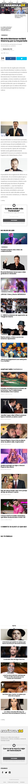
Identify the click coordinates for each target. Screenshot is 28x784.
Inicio (4, 782)
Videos (3, 269)
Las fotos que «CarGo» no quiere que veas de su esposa (14, 695)
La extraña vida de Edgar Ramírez (14, 659)
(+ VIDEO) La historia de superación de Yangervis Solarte (14, 316)
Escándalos (4, 290)
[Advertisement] (7, 20)
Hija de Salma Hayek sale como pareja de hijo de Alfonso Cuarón (14, 491)
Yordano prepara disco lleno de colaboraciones (11, 250)
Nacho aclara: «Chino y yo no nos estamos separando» (12, 338)
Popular (11, 2)
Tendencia (23, 2)
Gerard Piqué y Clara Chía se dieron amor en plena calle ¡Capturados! (13, 441)
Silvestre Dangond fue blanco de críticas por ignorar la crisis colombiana (20, 16)
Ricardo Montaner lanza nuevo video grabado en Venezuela (13, 273)
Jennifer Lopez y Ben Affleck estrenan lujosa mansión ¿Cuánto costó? (13, 416)
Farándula (4, 35)
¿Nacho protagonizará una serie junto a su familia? (14, 360)
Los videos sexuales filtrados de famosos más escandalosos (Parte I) (14, 712)
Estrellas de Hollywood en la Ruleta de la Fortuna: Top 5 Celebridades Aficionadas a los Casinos (13, 390)
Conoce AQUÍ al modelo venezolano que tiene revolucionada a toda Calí (13, 516)
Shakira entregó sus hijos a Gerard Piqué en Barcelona (12, 466)
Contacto (22, 782)
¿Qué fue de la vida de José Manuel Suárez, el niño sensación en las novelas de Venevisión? (14, 676)
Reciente (4, 2)
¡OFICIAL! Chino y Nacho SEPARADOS (13, 294)
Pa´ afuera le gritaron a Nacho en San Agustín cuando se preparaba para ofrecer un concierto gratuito (6, 28)
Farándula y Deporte (7, 291)
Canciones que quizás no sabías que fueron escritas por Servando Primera (14, 642)
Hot (17, 2)
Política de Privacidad (13, 782)
